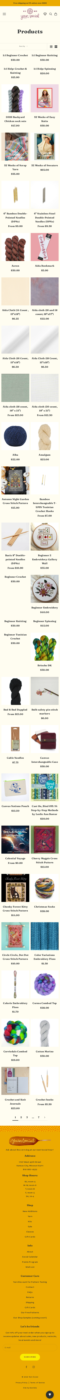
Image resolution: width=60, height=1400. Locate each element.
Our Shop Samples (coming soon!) (30, 1318)
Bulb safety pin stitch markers (45, 711)
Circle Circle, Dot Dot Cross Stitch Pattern (15, 957)
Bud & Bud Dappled (15, 709)
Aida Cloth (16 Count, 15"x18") (15, 360)
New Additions (30, 1211)
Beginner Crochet (15, 576)
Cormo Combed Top (45, 1003)
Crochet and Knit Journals (15, 1101)
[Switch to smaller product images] (56, 47)
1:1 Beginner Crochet (15, 55)
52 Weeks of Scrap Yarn (15, 167)
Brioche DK (45, 665)
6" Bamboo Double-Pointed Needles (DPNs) (15, 217)
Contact (30, 1287)
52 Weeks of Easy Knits (44, 119)
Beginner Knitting (15, 621)
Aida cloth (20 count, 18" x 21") (44, 408)
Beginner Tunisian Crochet (15, 636)
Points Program (30, 1262)
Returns (30, 1297)
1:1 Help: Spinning (45, 68)
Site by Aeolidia (30, 1388)
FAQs (30, 1292)
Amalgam (45, 454)
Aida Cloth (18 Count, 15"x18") (45, 360)
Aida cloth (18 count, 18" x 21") (15, 408)
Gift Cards (30, 1237)
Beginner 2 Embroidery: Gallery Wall (44, 559)
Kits (30, 1221)
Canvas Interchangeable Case (44, 759)
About (30, 1252)
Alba (15, 454)
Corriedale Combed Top (15, 1053)
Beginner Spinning (44, 621)
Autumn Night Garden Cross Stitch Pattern (15, 501)
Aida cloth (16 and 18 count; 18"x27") (44, 312)
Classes (30, 1232)
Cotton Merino (44, 1051)
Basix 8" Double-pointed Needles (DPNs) (15, 559)
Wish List (30, 1267)
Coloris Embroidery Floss (15, 1005)
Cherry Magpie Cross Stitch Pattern (44, 860)
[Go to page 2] (45, 1117)
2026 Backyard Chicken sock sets (15, 119)
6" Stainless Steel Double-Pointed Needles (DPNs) (44, 217)
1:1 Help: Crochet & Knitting (15, 70)
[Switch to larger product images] (51, 47)
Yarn (30, 1216)
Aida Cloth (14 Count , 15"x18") (15, 312)
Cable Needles (15, 757)
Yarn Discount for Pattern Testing (30, 1282)
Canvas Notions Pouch (15, 806)
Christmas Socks (44, 906)
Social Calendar (30, 1257)
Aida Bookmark (44, 265)
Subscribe (30, 1357)
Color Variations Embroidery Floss (45, 957)
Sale (30, 1226)
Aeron (15, 265)
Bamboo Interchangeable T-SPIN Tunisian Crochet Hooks (44, 505)
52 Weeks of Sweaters (44, 165)
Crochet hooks (44, 1099)
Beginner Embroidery (44, 607)
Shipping (30, 1302)
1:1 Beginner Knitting (44, 55)
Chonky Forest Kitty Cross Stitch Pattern (15, 908)
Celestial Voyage (15, 858)
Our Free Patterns (30, 1312)
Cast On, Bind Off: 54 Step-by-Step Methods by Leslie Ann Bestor (44, 810)
